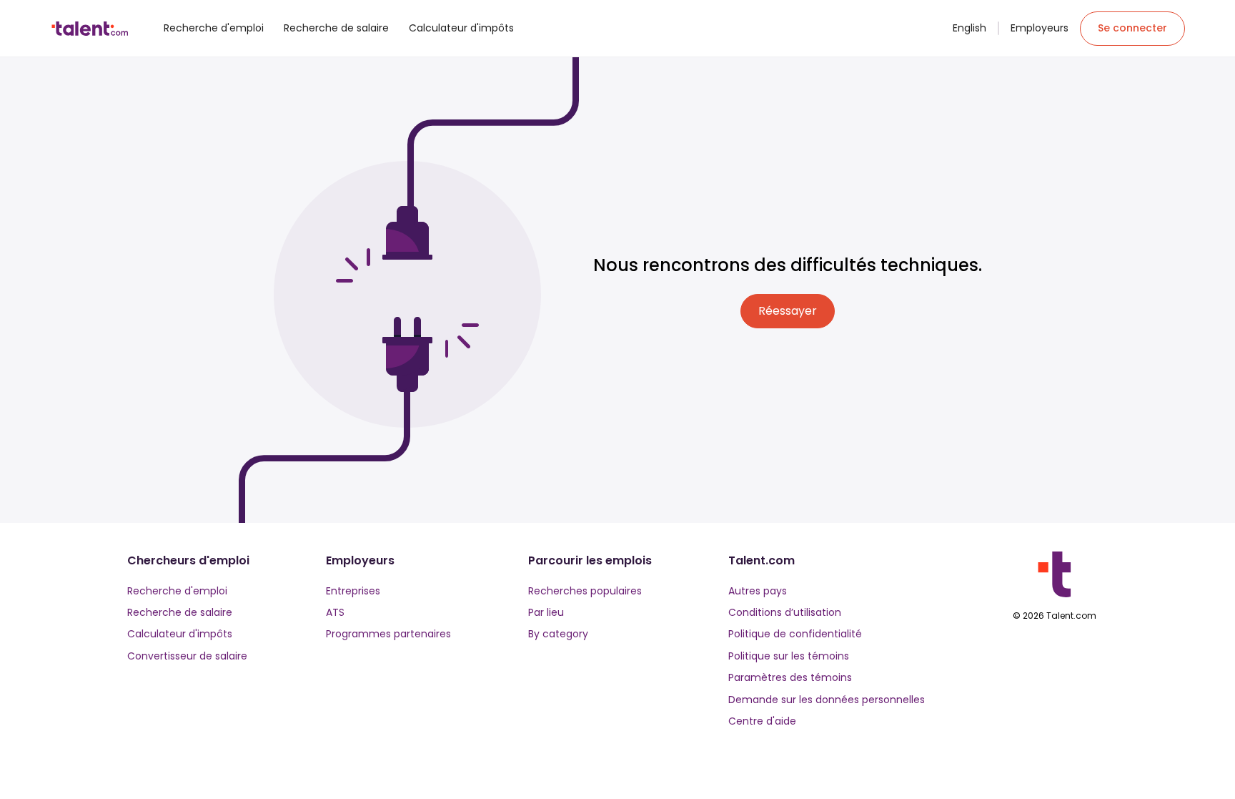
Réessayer (787, 311)
